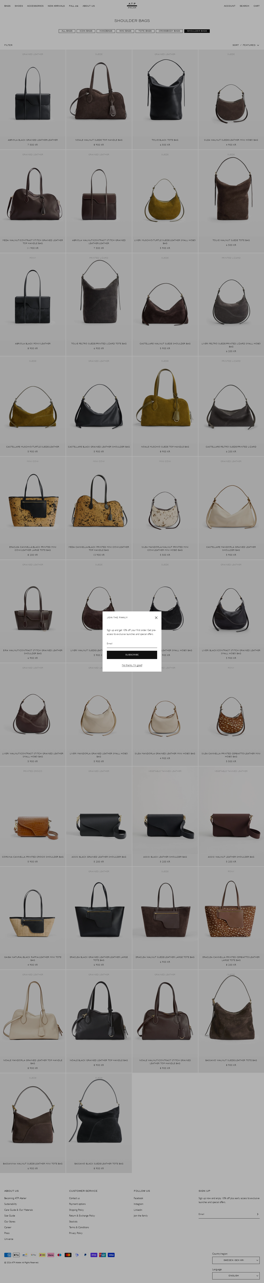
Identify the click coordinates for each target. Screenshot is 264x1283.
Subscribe (132, 655)
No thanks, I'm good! (132, 665)
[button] (156, 617)
